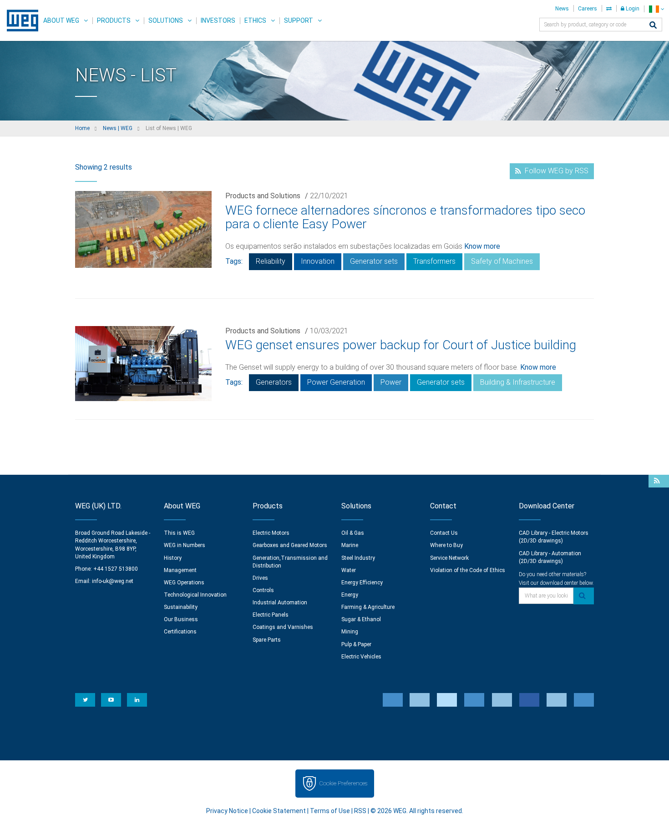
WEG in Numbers (184, 545)
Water (348, 570)
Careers (587, 8)
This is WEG (179, 533)
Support (298, 20)
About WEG (61, 20)
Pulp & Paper (356, 644)
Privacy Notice (227, 810)
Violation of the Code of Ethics (467, 570)
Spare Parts (267, 640)
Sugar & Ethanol (361, 619)
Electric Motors (271, 533)
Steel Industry (358, 558)
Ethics (255, 20)
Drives (260, 578)
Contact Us (444, 533)
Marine (349, 545)
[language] (656, 9)
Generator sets (374, 261)
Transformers (434, 261)
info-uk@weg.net (112, 581)
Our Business (181, 619)
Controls (263, 590)
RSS (360, 810)
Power (390, 382)
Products (114, 20)
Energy (349, 595)
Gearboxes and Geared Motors (290, 545)
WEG (19, 20)
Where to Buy (446, 545)
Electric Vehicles (361, 656)
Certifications (180, 631)
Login (631, 8)
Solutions (165, 20)
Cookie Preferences (343, 783)
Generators (274, 382)
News (562, 8)
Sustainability (181, 607)
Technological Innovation (195, 595)
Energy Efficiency (362, 582)
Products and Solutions (262, 195)
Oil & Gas (352, 533)
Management (180, 570)
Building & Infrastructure (517, 382)
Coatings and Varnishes (283, 627)
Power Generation (336, 382)
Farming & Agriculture (368, 607)
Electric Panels (271, 615)
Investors (218, 20)
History (173, 558)
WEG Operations (184, 582)
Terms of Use (330, 810)
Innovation (317, 261)
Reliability (270, 261)
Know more (482, 246)
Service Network (449, 558)
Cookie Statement (279, 810)
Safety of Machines (502, 261)
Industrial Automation (280, 602)
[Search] (653, 26)
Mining (349, 631)
